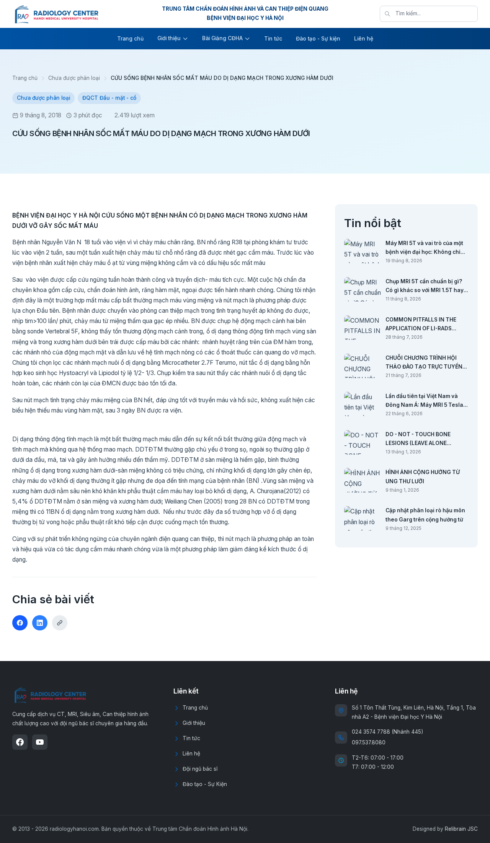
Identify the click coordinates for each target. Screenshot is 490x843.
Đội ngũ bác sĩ (200, 769)
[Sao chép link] (59, 622)
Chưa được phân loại (74, 78)
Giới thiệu (169, 38)
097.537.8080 (368, 742)
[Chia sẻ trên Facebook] (20, 622)
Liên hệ (363, 39)
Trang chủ (130, 39)
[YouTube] (39, 742)
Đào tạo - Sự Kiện (205, 784)
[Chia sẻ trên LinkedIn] (39, 622)
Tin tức (273, 39)
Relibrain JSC (461, 829)
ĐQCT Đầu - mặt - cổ (109, 98)
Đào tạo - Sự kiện (318, 39)
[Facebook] (20, 742)
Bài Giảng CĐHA (222, 38)
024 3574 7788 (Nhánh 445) (387, 732)
